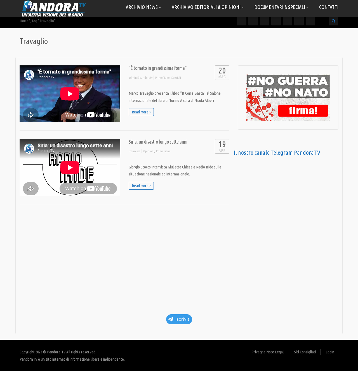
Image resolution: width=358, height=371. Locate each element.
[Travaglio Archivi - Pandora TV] (53, 8)
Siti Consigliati (305, 351)
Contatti (328, 7)
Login (330, 351)
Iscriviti (182, 319)
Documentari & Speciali (280, 7)
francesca (134, 151)
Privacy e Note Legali (267, 351)
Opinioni (148, 151)
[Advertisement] (124, 257)
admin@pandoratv (140, 77)
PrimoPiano (162, 77)
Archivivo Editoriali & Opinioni (207, 7)
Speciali (176, 77)
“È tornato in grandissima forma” (158, 68)
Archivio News (142, 7)
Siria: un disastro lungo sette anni (158, 141)
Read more (140, 112)
